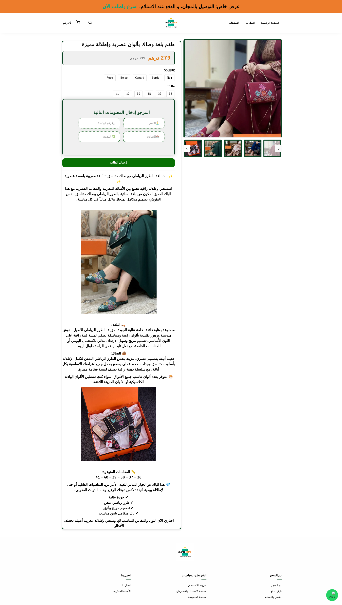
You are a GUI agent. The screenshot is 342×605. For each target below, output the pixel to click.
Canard (139, 77)
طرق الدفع (276, 591)
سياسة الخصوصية (196, 597)
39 (138, 93)
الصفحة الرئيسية (270, 22)
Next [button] (186, 148)
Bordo (156, 77)
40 (127, 93)
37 (160, 93)
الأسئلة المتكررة (122, 591)
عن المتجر (276, 585)
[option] (232, 106)
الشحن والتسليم (273, 597)
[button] (90, 23)
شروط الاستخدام (197, 585)
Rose (110, 77)
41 (117, 93)
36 (170, 93)
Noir (169, 77)
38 (149, 93)
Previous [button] (278, 148)
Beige (124, 77)
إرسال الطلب (118, 162)
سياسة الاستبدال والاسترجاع (191, 591)
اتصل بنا (250, 22)
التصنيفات (234, 22)
